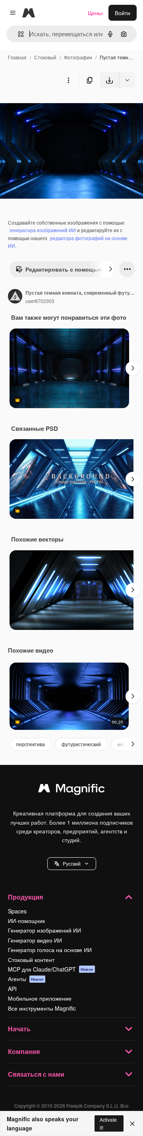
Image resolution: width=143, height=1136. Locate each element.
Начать (19, 1028)
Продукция (25, 896)
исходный (53, 106)
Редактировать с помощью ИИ (68, 269)
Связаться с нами (36, 1074)
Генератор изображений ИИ (44, 930)
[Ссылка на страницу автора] (15, 297)
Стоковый (45, 57)
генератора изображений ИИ (43, 230)
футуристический (81, 744)
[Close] (132, 1123)
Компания (24, 1051)
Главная (17, 57)
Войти (122, 13)
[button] (71, 863)
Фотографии (78, 57)
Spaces (17, 911)
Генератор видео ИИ (35, 940)
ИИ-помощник (26, 921)
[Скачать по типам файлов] (127, 80)
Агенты (26, 979)
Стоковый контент (31, 960)
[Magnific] (71, 790)
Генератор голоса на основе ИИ (50, 950)
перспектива (30, 744)
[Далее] (110, 269)
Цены (95, 13)
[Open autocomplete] (18, 34)
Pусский (72, 863)
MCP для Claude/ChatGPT (50, 969)
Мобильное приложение (40, 998)
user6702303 (39, 300)
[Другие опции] (68, 80)
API (12, 989)
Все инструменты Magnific (42, 1008)
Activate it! (108, 1123)
